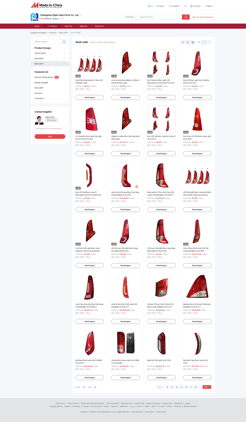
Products (53, 26)
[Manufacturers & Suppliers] (47, 5)
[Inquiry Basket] (185, 6)
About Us (68, 26)
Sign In (150, 6)
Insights (188, 403)
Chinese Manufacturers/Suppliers (92, 403)
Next (206, 387)
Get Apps (196, 6)
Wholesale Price (126, 403)
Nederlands (124, 406)
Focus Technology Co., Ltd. (106, 412)
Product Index (167, 403)
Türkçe (169, 406)
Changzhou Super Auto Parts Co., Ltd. (59, 15)
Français (86, 406)
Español (67, 406)
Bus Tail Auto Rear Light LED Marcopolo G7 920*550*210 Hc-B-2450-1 (161, 83)
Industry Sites (139, 403)
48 (95, 387)
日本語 (147, 406)
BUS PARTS (39, 58)
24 (84, 387)
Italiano (106, 406)
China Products (73, 403)
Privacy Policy (161, 412)
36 (90, 387)
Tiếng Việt (177, 406)
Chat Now (52, 120)
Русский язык (96, 406)
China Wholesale (112, 403)
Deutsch (114, 406)
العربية (133, 406)
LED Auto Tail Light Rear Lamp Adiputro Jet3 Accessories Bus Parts (87, 251)
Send (50, 136)
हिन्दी (153, 406)
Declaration (149, 412)
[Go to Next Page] (208, 42)
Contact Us (99, 26)
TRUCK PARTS (40, 53)
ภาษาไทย (161, 406)
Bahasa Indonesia (190, 406)
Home (37, 26)
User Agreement (137, 412)
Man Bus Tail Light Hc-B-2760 (159, 360)
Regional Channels (153, 403)
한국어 (139, 406)
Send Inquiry (90, 97)
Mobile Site (178, 403)
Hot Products (60, 403)
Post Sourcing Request (204, 17)
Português (76, 406)
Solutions (83, 26)
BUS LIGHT (39, 63)
